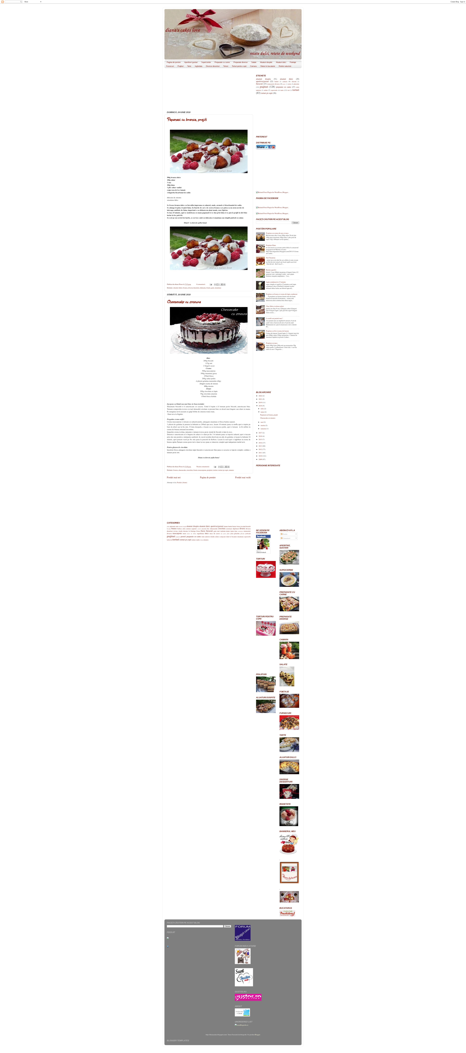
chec (208, 529)
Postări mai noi (173, 477)
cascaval (203, 529)
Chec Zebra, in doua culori (275, 306)
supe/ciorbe (247, 537)
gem (212, 288)
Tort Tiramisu (270, 258)
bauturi (230, 526)
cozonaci (229, 529)
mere (184, 533)
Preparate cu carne (222, 62)
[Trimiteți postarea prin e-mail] (210, 284)
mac (236, 531)
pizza (231, 533)
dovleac (175, 531)
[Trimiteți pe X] (220, 284)
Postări (284, 534)
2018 (260, 406)
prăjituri (178, 537)
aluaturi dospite (193, 526)
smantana (218, 288)
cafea (183, 529)
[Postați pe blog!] (217, 284)
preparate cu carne (194, 536)
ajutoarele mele (174, 526)
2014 (260, 443)
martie (263, 425)
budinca (179, 529)
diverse (242, 528)
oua (221, 533)
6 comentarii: (201, 284)
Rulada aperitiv (271, 270)
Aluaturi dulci (281, 62)
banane (226, 526)
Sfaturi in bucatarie (267, 66)
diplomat (236, 529)
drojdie (181, 531)
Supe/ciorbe (206, 62)
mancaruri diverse (273, 84)
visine (201, 540)
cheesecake (182, 470)
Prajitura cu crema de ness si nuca (277, 233)
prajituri (209, 470)
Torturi (225, 66)
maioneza (240, 531)
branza (185, 288)
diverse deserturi (193, 288)
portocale (248, 533)
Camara (253, 66)
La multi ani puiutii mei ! (274, 318)
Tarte (189, 66)
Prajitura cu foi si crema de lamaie (277, 331)
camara (188, 529)
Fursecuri (170, 66)
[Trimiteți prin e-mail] (215, 284)
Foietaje (293, 62)
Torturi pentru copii (239, 66)
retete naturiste (205, 537)
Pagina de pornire (174, 62)
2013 (260, 446)
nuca (206, 533)
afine (168, 526)
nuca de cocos (215, 533)
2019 (260, 402)
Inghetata (198, 66)
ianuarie (263, 429)
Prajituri (180, 66)
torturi (215, 470)
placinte (237, 533)
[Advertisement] (209, 91)
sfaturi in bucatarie (231, 537)
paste (224, 533)
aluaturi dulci (177, 288)
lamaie (228, 531)
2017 (260, 433)
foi (189, 531)
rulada (212, 537)
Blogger (257, 1034)
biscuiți (169, 529)
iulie (262, 409)
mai (262, 422)
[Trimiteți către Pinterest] (224, 284)
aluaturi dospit (182, 526)
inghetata (222, 531)
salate (217, 537)
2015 (260, 439)
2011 (260, 453)
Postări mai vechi (243, 477)
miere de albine (191, 533)
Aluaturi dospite (266, 62)
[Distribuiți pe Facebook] (222, 284)
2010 (260, 456)
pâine (228, 533)
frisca (198, 531)
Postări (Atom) (182, 482)
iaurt (218, 531)
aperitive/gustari (217, 526)
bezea (234, 526)
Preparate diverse (240, 62)
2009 (260, 459)
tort (171, 540)
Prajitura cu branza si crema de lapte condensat (281, 294)
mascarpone (202, 470)
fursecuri (209, 531)
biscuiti (248, 526)
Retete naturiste (285, 66)
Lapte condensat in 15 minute (276, 282)
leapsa (232, 531)
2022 (260, 396)
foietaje (193, 531)
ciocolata (190, 470)
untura (194, 540)
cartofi (199, 529)
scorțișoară (222, 537)
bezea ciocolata (241, 526)
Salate (253, 62)
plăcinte (242, 533)
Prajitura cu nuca (271, 343)
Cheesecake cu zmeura (184, 301)
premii (183, 536)
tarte (168, 540)
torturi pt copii (223, 470)
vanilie (198, 540)
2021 (260, 399)
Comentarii (286, 538)
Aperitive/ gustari (191, 62)
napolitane (200, 533)
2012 (260, 449)
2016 (260, 436)
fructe (208, 288)
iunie (262, 412)
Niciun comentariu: (203, 466)
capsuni (194, 529)
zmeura (231, 470)
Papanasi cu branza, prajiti (187, 119)
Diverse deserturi (213, 66)
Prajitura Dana (271, 245)
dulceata (203, 288)
